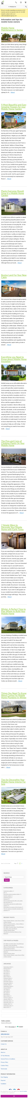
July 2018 (6, 989)
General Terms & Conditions (8, 1059)
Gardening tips (7, 897)
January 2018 (7, 999)
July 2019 (6, 970)
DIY (5, 892)
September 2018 (8, 986)
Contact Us (4, 1044)
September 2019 (8, 967)
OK (14, 1096)
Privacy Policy (4, 1062)
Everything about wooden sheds (12, 894)
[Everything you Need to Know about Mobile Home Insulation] (13, 380)
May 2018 (6, 992)
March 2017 (6, 1007)
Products (13, 6)
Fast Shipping (4, 1077)
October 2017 (7, 1004)
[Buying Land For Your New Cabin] (13, 296)
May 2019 (6, 973)
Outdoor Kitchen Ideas (9, 930)
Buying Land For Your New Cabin (14, 276)
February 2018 (7, 997)
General (6, 899)
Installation (3, 1083)
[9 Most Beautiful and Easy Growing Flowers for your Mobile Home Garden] (13, 128)
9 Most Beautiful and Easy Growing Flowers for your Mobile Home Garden (13, 106)
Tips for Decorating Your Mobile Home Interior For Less (13, 781)
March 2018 (6, 996)
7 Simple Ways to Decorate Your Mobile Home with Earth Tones (12, 527)
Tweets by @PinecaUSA (6, 1022)
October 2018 (7, 984)
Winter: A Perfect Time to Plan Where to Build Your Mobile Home (13, 611)
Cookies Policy (4, 1065)
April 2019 (6, 975)
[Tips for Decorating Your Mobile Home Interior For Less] (13, 803)
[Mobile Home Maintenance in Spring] (13, 42)
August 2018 (7, 987)
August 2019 (7, 968)
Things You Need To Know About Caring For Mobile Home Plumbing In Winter (13, 695)
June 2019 (6, 971)
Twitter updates (5, 1020)
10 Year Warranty (5, 1055)
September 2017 (8, 1005)
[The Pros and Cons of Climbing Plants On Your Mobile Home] (13, 464)
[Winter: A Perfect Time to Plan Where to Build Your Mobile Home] (13, 633)
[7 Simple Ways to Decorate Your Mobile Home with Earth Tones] (13, 548)
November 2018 (8, 983)
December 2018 (8, 981)
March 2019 (6, 976)
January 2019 (7, 979)
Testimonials (4, 1068)
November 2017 (8, 1002)
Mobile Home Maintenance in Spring (12, 29)
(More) (13, 92)
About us (3, 1052)
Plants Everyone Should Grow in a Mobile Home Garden (12, 193)
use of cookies (23, 1091)
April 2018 (6, 994)
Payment (3, 1080)
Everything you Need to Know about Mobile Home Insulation (14, 359)
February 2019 (7, 978)
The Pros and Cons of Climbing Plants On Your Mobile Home (12, 443)
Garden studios (7, 895)
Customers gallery (8, 891)
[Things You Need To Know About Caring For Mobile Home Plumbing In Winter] (13, 717)
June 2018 (6, 991)
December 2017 (8, 1000)
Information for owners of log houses (13, 907)
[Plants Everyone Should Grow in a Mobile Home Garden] (13, 214)
